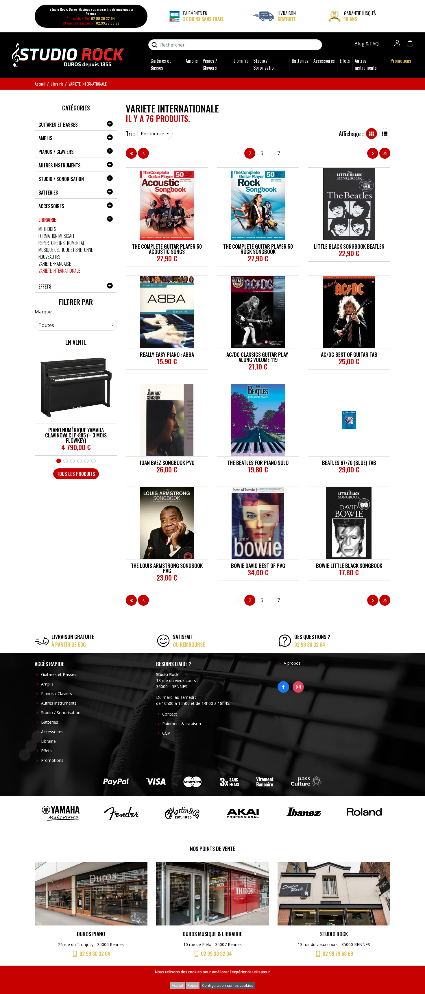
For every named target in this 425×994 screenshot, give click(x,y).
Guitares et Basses (161, 64)
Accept (177, 985)
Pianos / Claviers (210, 64)
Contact (169, 714)
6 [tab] (93, 461)
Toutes (46, 325)
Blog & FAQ (367, 43)
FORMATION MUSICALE (56, 235)
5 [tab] (86, 461)
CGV (166, 733)
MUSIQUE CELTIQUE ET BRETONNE (65, 249)
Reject (192, 985)
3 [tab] (72, 461)
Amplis (192, 60)
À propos (292, 663)
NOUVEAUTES (49, 256)
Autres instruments (366, 64)
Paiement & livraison (181, 723)
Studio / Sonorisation (264, 64)
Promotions (401, 60)
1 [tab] (58, 461)
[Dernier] (384, 153)
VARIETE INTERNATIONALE (59, 270)
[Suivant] (372, 153)
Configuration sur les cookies (227, 985)
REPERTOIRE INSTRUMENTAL (61, 242)
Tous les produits (76, 473)
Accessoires (324, 60)
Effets (345, 60)
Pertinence (153, 133)
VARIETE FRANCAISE (54, 263)
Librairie (241, 60)
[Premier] (131, 153)
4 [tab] (79, 461)
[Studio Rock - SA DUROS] (68, 54)
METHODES (47, 229)
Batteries (300, 60)
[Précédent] (143, 153)
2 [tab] (65, 461)
